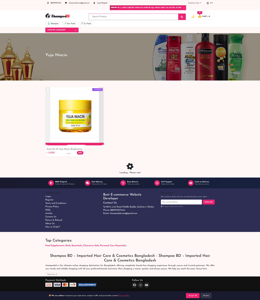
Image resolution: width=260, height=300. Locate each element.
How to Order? (52, 227)
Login (48, 196)
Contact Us (50, 217)
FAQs (48, 210)
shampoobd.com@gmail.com (79, 3)
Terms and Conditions (55, 203)
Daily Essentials (73, 246)
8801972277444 (55, 3)
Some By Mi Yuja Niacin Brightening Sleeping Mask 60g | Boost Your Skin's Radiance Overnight (64, 149)
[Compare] (47, 89)
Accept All (193, 295)
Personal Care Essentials (113, 246)
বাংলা (211, 3)
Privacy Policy (52, 207)
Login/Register (102, 3)
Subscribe (209, 202)
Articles (49, 213)
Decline (206, 295)
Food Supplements (54, 246)
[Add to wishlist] (100, 94)
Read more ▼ (52, 274)
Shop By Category (56, 30)
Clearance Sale (91, 246)
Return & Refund (53, 220)
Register (49, 200)
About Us (50, 223)
